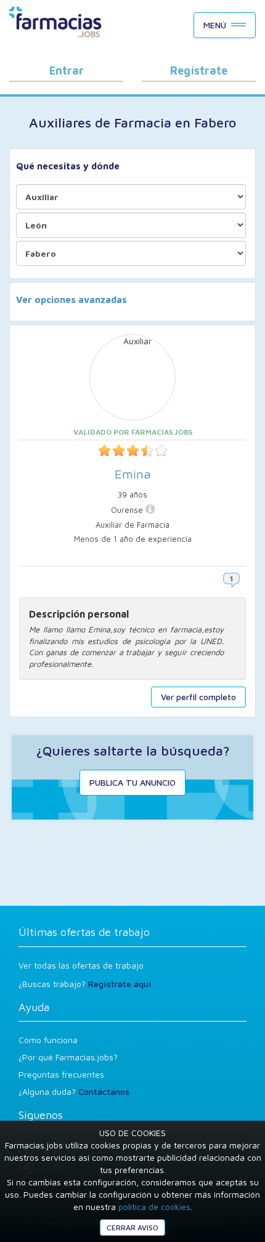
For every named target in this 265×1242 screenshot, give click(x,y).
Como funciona (48, 1039)
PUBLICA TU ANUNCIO (132, 782)
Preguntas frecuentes (61, 1074)
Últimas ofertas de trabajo (84, 931)
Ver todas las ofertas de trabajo (81, 965)
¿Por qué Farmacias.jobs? (68, 1057)
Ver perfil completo (198, 697)
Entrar (66, 70)
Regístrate (198, 70)
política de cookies (154, 1206)
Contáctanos (103, 1091)
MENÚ (214, 25)
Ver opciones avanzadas (71, 299)
